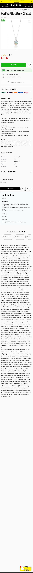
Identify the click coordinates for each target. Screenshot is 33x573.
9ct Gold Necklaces (20, 237)
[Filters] (27, 189)
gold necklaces (16, 10)
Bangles (22, 392)
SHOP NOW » (16, 2)
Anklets (17, 392)
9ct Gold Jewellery (7, 237)
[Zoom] (29, 21)
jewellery (8, 10)
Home (2, 10)
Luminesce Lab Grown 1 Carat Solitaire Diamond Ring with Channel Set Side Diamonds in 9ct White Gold (16, 339)
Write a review (10, 189)
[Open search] (23, 189)
